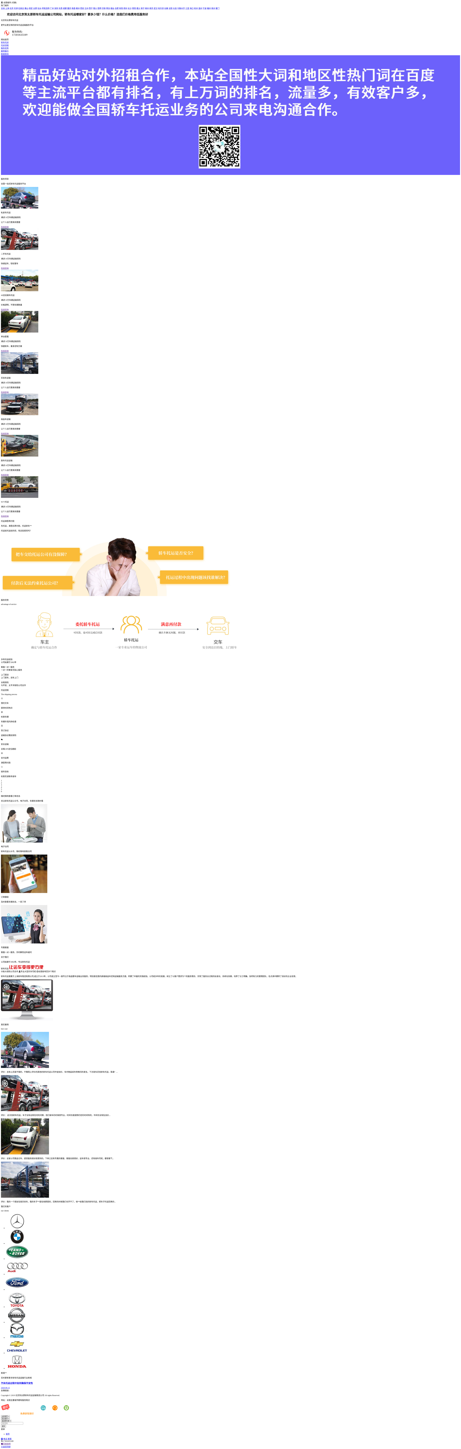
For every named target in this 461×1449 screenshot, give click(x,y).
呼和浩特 (45, 8)
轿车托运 (5, 42)
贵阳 (134, 8)
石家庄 (21, 8)
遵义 (138, 8)
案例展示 (5, 51)
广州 (52, 8)
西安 (82, 8)
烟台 (112, 8)
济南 (104, 8)
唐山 (26, 8)
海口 (192, 8)
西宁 (91, 8)
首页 (8, 1434)
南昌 (73, 8)
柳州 (147, 8)
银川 (95, 8)
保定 (31, 8)
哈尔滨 (161, 8)
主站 (3, 8)
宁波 (204, 8)
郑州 (125, 8)
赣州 (78, 8)
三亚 (187, 8)
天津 (16, 8)
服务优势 (5, 48)
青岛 (108, 8)
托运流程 (5, 45)
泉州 (213, 8)
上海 (7, 8)
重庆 (69, 8)
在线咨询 (5, 227)
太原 (35, 8)
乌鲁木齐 (181, 8)
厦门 (217, 8)
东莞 (60, 8)
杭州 (196, 8)
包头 (39, 8)
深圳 (56, 8)
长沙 (130, 8)
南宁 (143, 8)
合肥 (117, 8)
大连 (175, 8)
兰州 (86, 8)
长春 (166, 8)
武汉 (156, 8)
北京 (11, 8)
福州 (209, 8)
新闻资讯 (5, 54)
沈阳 (170, 8)
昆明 (99, 8)
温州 (200, 8)
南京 (151, 8)
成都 (65, 8)
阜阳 (121, 8)
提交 (3, 1426)
